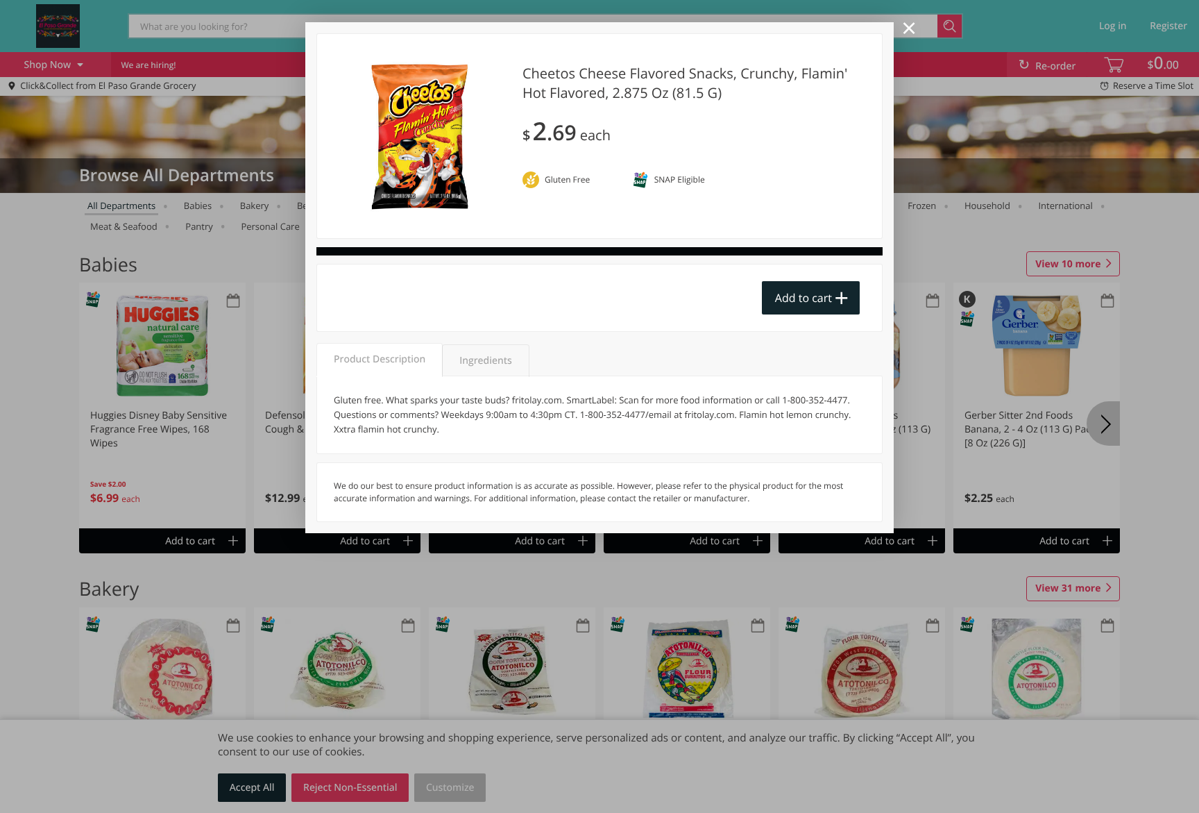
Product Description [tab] (379, 359)
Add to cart (803, 297)
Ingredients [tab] (485, 360)
